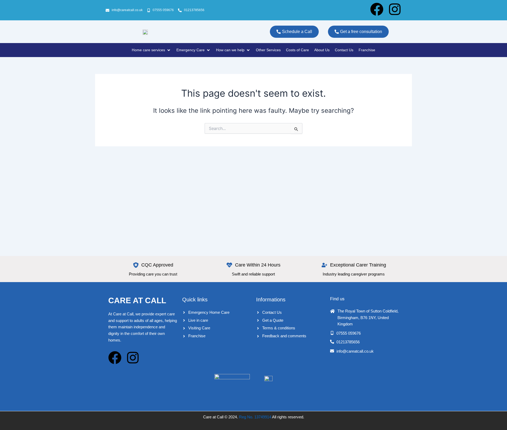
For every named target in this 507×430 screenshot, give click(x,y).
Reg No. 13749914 (255, 417)
